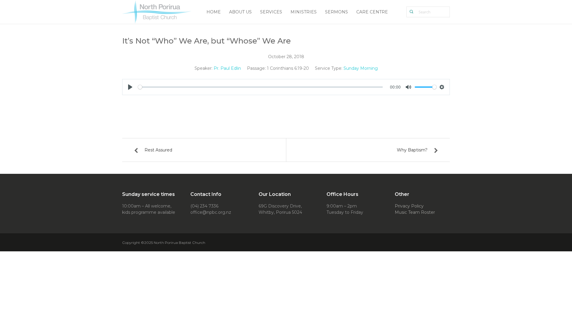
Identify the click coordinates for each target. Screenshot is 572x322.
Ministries (303, 12)
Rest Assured (158, 150)
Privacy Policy (409, 206)
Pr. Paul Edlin (227, 68)
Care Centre (372, 12)
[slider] (260, 87)
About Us (240, 12)
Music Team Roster (415, 212)
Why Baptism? (412, 150)
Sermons (336, 12)
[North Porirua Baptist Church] (157, 11)
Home (213, 12)
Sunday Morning (360, 68)
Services (271, 12)
